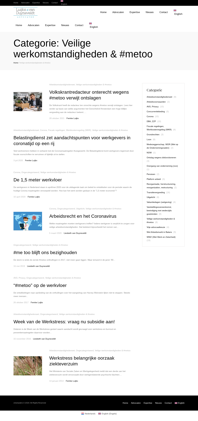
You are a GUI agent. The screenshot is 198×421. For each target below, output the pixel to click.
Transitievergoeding (156, 192)
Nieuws (158, 403)
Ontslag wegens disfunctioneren (161, 157)
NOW (149, 152)
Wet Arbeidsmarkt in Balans (159, 232)
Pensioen (151, 174)
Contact (168, 403)
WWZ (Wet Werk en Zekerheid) (161, 237)
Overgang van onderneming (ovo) (162, 166)
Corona (43, 130)
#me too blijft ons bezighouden (45, 252)
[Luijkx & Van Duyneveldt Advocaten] (25, 12)
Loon (149, 139)
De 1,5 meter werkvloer (37, 179)
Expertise (148, 403)
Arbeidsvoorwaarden (156, 102)
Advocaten (136, 403)
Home (15, 63)
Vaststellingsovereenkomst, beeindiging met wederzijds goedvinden (159, 210)
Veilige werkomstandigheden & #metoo (94, 84)
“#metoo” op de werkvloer (40, 285)
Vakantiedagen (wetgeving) (159, 202)
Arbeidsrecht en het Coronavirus (82, 216)
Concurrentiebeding (156, 111)
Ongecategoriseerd (30, 172)
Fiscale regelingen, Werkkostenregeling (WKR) (69, 130)
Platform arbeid (154, 179)
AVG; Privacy (19, 278)
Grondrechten (153, 134)
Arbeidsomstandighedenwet (62, 84)
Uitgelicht (80, 208)
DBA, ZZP (151, 121)
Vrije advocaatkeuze (156, 227)
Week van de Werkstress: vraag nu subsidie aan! (64, 321)
